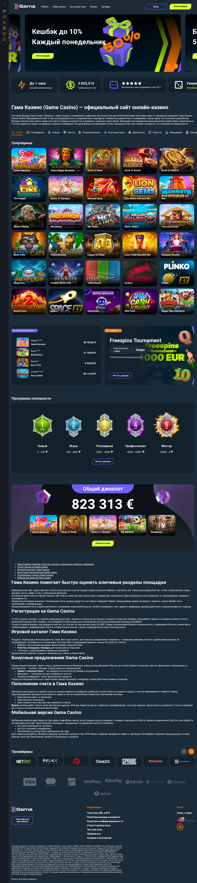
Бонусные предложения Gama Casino (37, 572)
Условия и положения (99, 838)
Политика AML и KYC (98, 813)
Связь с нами (184, 813)
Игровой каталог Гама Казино (33, 569)
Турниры (105, 6)
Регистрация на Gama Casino (32, 567)
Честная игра (94, 829)
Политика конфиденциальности (105, 821)
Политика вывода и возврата (103, 817)
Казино (45, 6)
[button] (168, 66)
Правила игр (94, 833)
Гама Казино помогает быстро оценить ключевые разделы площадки (55, 564)
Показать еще (103, 543)
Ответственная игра (98, 825)
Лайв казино (59, 6)
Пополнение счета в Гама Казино (35, 575)
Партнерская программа (22, 820)
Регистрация (180, 6)
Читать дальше (120, 375)
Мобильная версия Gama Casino (34, 578)
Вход (155, 6)
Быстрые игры (78, 6)
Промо (93, 6)
